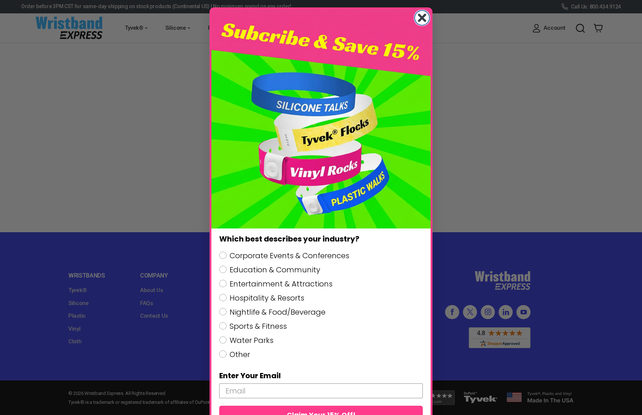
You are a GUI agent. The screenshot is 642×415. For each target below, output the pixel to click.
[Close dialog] (422, 17)
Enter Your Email (250, 375)
